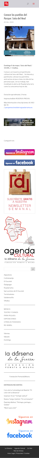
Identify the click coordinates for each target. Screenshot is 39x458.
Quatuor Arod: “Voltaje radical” (15, 396)
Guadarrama (8, 288)
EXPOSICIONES (10, 319)
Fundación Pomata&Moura (19, 377)
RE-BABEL (8, 325)
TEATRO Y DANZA (11, 312)
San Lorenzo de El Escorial (14, 291)
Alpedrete (8, 275)
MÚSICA (7, 309)
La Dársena (8, 448)
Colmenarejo (9, 278)
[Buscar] (33, 269)
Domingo (7, 340)
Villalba (7, 301)
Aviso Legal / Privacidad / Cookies (18, 453)
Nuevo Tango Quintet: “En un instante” (18, 399)
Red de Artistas (18, 451)
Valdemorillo (9, 297)
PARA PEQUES (9, 315)
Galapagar (8, 285)
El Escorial (8, 281)
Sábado (7, 337)
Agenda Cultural (19, 448)
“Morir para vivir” (10, 408)
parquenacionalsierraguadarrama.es (18, 107)
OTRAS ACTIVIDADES (12, 322)
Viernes (7, 333)
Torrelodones (9, 294)
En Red (29, 448)
